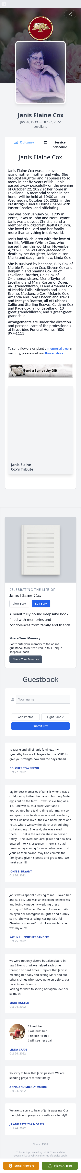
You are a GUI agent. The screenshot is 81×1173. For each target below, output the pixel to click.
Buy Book (41, 603)
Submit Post (40, 726)
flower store (54, 353)
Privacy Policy (29, 1155)
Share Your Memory (26, 659)
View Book (19, 603)
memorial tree (58, 348)
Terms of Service (51, 1155)
